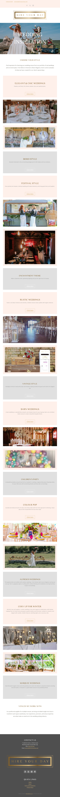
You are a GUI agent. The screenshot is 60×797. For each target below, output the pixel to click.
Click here (30, 310)
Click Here (30, 94)
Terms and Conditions (30, 785)
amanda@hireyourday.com (20, 1)
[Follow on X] (30, 5)
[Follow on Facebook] (27, 5)
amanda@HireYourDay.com (31, 748)
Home (30, 782)
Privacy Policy (30, 787)
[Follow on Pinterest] (35, 771)
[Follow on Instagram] (33, 5)
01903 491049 (9, 1)
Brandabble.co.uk (29, 793)
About (30, 784)
